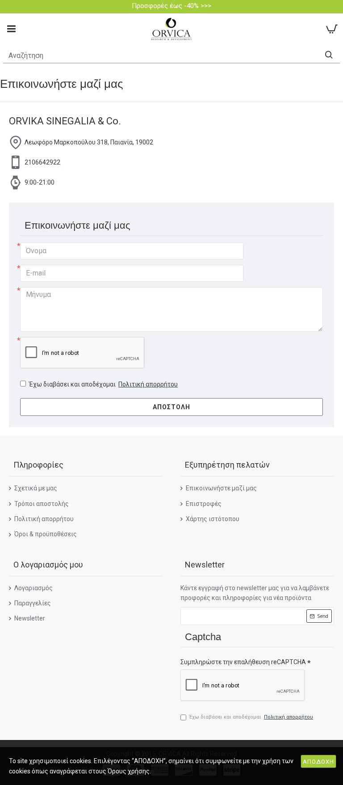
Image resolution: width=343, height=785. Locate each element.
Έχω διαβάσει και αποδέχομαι (103, 384)
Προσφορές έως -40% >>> (171, 6)
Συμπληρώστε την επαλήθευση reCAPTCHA (243, 662)
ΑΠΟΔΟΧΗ (318, 761)
